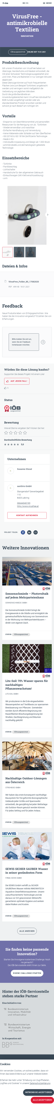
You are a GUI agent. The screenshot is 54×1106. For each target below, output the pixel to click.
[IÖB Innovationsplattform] (5, 3)
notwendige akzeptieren (38, 1092)
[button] (47, 214)
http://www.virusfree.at (28, 506)
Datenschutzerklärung (40, 1083)
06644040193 (23, 503)
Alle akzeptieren (42, 1100)
